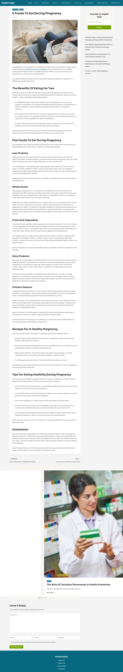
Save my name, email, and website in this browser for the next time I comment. (33, 642)
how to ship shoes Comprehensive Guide (22, 460)
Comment (13, 615)
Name (12, 638)
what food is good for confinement (36, 69)
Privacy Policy (61, 666)
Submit (99, 27)
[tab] (40, 597)
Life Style (15, 9)
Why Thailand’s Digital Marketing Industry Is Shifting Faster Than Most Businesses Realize (99, 47)
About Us (61, 660)
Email (37, 638)
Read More (51, 593)
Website (61, 638)
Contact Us (115, 3)
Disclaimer (61, 669)
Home (30, 3)
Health (21, 9)
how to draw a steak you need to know (68, 460)
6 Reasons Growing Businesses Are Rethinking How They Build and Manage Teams (97, 63)
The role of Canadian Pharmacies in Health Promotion (78, 584)
